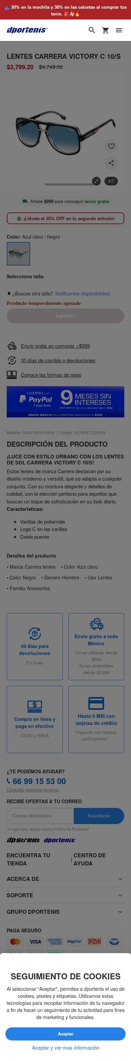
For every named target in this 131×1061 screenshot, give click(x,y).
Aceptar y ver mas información (65, 1047)
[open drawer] (119, 30)
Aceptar (65, 1034)
